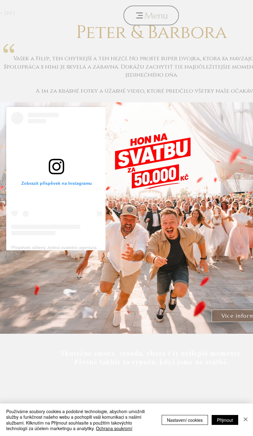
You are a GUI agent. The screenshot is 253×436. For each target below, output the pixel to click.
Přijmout (225, 420)
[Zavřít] (245, 419)
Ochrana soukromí (114, 428)
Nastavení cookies (185, 420)
